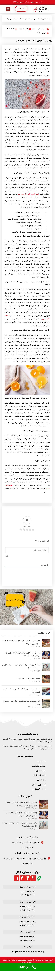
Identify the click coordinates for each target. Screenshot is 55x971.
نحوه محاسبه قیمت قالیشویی (28, 678)
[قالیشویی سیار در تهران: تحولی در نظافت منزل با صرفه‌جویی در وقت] (46, 646)
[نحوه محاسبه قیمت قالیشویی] (46, 682)
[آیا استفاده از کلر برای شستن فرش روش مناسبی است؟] (46, 706)
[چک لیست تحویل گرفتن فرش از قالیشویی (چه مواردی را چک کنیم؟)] (46, 658)
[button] (8, 9)
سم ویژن (24, 963)
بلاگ (38, 19)
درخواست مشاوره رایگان (27, 872)
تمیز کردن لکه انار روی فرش (28, 194)
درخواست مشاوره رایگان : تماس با (27, 2)
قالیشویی (45, 19)
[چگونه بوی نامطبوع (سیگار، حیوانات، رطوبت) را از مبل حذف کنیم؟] (46, 670)
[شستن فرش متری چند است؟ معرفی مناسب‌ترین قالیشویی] (46, 694)
